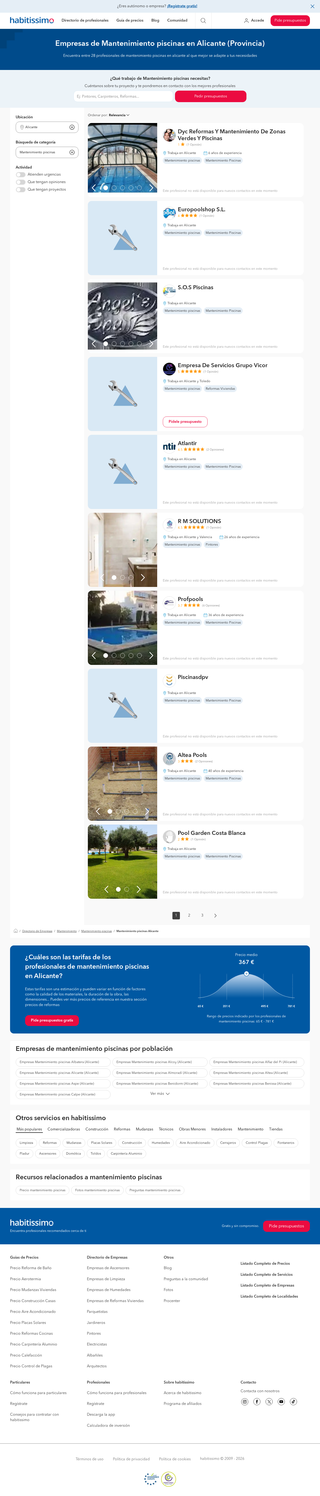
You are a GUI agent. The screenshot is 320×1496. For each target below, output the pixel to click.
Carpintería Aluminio (126, 1153)
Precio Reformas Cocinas (31, 1334)
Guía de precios (129, 21)
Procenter (172, 1301)
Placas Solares (101, 1143)
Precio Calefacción (26, 1355)
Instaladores (221, 1129)
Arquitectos (97, 1366)
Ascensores (47, 1153)
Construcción (97, 1129)
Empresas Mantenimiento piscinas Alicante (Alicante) (59, 1073)
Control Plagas (257, 1143)
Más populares (29, 1129)
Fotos (168, 1290)
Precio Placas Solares (28, 1323)
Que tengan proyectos (47, 190)
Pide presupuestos (290, 21)
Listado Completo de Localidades (269, 1297)
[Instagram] (245, 1402)
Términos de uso (90, 1459)
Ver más (157, 1094)
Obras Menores (192, 1129)
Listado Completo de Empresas (267, 1286)
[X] (269, 1402)
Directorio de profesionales (85, 21)
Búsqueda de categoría (36, 142)
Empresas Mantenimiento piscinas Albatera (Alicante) (59, 1062)
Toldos (96, 1153)
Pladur (24, 1153)
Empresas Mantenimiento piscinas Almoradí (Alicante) (156, 1073)
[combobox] (44, 127)
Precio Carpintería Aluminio (33, 1344)
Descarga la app (101, 1415)
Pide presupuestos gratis (52, 1020)
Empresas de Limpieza (106, 1279)
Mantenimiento (67, 931)
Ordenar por (97, 115)
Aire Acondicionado (195, 1143)
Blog (155, 21)
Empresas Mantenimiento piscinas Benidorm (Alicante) (157, 1083)
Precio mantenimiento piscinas (42, 1190)
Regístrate (18, 1404)
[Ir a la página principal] (32, 21)
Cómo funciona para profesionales (116, 1393)
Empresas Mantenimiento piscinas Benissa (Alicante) (252, 1083)
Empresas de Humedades (108, 1290)
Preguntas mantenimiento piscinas (155, 1190)
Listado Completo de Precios (265, 1264)
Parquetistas (97, 1312)
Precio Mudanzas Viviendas (33, 1290)
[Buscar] (203, 21)
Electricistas (97, 1344)
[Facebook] (257, 1402)
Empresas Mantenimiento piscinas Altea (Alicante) (250, 1073)
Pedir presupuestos (210, 96)
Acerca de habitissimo (182, 1393)
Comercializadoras (64, 1129)
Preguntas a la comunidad (186, 1279)
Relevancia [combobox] (117, 115)
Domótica (73, 1153)
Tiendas (276, 1129)
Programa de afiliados (182, 1404)
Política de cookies (175, 1459)
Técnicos (166, 1129)
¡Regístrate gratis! (182, 6)
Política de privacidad (131, 1459)
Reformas (122, 1129)
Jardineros (96, 1323)
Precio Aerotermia (25, 1279)
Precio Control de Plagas (31, 1366)
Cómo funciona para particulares (38, 1393)
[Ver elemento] (105, 187)
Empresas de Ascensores (108, 1268)
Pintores (94, 1334)
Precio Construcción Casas (33, 1301)
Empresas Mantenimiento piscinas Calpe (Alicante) (57, 1094)
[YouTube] (281, 1402)
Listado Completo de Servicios (267, 1275)
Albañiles (95, 1355)
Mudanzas (144, 1129)
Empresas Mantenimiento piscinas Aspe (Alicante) (57, 1083)
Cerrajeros (228, 1143)
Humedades (161, 1143)
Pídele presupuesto (185, 422)
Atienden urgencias (44, 175)
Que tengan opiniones (47, 182)
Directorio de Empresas (37, 931)
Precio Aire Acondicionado (33, 1312)
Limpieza (26, 1143)
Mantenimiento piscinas (96, 931)
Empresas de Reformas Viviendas (115, 1301)
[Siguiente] (151, 188)
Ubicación (24, 117)
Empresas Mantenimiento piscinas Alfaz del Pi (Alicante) (255, 1062)
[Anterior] (94, 188)
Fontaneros (286, 1143)
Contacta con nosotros (260, 1391)
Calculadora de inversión (108, 1426)
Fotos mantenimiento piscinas (97, 1190)
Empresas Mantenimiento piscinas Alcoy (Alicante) (154, 1062)
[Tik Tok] (293, 1402)
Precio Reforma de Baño (31, 1268)
